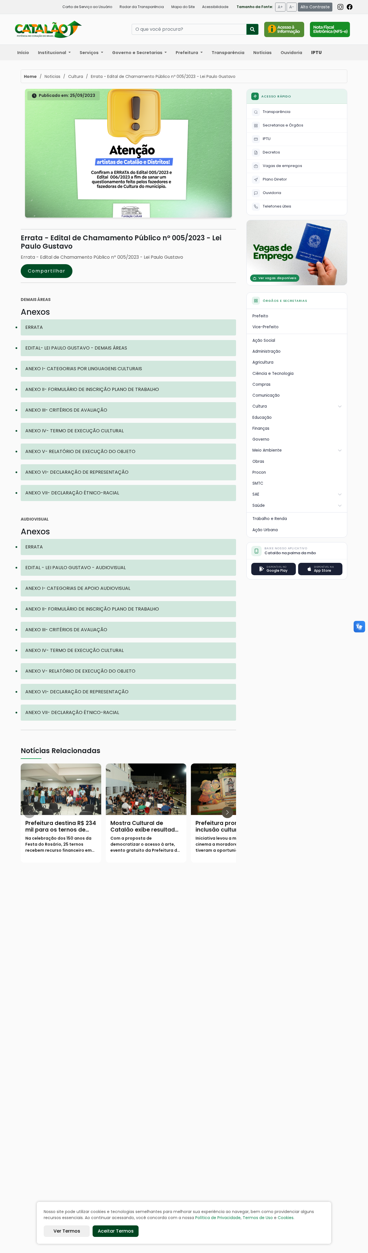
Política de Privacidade (218, 1218)
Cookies (286, 1218)
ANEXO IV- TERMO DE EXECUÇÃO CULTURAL (74, 430)
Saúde (258, 505)
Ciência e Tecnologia (273, 373)
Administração (266, 351)
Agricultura (262, 362)
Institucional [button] (52, 52)
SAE (255, 494)
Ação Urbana (265, 530)
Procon (259, 472)
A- (291, 7)
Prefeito (260, 316)
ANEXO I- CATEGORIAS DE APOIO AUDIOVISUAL (77, 588)
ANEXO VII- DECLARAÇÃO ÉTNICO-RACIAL (72, 493)
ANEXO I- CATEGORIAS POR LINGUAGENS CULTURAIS (83, 368)
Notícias (262, 52)
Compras (261, 384)
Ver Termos (66, 1231)
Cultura (259, 406)
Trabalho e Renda (269, 518)
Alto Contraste (315, 7)
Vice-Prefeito (265, 327)
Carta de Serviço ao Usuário (87, 6)
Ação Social (263, 340)
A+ (280, 7)
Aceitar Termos (116, 1231)
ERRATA (34, 327)
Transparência (228, 52)
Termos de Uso (258, 1218)
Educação (262, 417)
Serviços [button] (90, 52)
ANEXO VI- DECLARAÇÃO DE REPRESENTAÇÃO (77, 472)
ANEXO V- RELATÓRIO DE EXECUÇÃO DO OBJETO (80, 451)
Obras (258, 461)
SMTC (257, 483)
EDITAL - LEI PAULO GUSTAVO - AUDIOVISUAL (75, 567)
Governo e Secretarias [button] (138, 52)
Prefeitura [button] (187, 52)
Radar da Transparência (142, 6)
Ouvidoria (291, 52)
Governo (260, 439)
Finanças (260, 428)
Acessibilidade (215, 6)
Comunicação (266, 395)
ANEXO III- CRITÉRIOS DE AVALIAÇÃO (66, 410)
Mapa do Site (183, 6)
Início (23, 52)
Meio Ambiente (267, 450)
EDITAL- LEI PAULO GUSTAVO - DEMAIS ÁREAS (76, 348)
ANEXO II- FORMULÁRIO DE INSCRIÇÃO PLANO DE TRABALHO (92, 389)
